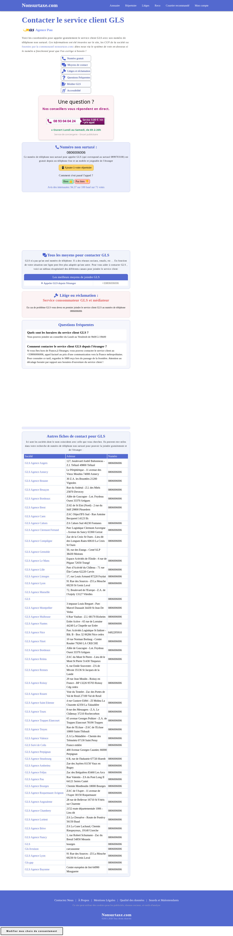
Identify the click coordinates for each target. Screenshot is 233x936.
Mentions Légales (105, 900)
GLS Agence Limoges (37, 576)
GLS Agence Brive (35, 828)
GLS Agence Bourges (37, 786)
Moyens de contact (78, 65)
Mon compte (201, 5)
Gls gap (29, 862)
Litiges (145, 5)
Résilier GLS (74, 84)
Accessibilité (74, 90)
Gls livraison (32, 848)
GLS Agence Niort (35, 641)
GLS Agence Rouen (36, 693)
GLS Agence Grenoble (37, 551)
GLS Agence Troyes (36, 729)
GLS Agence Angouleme (38, 801)
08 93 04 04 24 (64, 121)
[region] (76, 219)
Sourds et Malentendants (164, 900)
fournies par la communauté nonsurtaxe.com (47, 46)
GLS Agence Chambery (38, 810)
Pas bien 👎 (82, 181)
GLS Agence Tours (35, 711)
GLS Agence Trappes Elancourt (42, 720)
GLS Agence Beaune (36, 480)
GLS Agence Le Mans (37, 560)
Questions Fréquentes (78, 77)
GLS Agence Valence (36, 738)
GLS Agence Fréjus (35, 772)
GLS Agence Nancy (36, 837)
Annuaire (115, 5)
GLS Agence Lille (35, 569)
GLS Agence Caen (35, 516)
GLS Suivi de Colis (35, 745)
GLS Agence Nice (35, 632)
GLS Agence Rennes (36, 669)
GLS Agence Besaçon (37, 489)
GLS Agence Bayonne (37, 869)
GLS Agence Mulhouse (37, 616)
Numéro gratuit (75, 58)
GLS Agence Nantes (36, 623)
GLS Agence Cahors (36, 523)
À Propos (84, 900)
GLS (27, 598)
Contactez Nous (64, 900)
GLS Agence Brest (35, 507)
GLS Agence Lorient (36, 819)
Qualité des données (132, 900)
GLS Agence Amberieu (37, 765)
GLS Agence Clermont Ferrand (42, 530)
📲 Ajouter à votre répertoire (76, 167)
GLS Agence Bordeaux (37, 498)
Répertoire (130, 5)
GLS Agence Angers (36, 463)
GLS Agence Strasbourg (38, 758)
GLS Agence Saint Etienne (39, 702)
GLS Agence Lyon (35, 583)
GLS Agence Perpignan (38, 751)
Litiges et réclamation (78, 71)
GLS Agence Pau (34, 779)
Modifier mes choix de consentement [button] (31, 931)
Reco (157, 5)
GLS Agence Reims (36, 659)
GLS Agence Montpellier (38, 607)
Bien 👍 (67, 181)
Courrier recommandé (177, 5)
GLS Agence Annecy (36, 471)
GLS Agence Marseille (37, 592)
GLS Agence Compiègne (38, 540)
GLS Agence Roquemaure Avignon (44, 792)
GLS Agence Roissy (36, 682)
